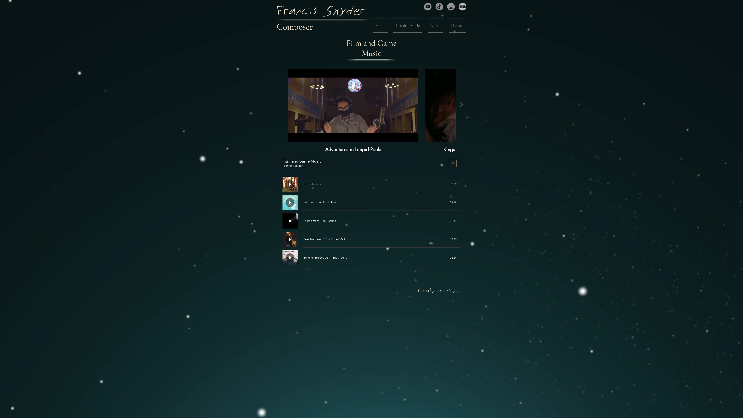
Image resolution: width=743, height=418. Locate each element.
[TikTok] (439, 6)
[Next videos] (461, 104)
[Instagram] (451, 6)
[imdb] (462, 6)
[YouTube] (427, 6)
